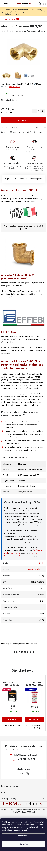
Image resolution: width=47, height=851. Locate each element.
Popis (7, 178)
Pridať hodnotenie (23, 652)
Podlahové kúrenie (39, 809)
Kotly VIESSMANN (29, 812)
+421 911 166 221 (25, 759)
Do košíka (23, 120)
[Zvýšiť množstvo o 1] (42, 111)
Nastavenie (23, 835)
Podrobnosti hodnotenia (36, 31)
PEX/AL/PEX (16, 812)
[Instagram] (27, 774)
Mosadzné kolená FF (36, 569)
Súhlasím (24, 844)
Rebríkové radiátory (23, 809)
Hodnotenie (19, 178)
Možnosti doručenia (12, 100)
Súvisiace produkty (37, 178)
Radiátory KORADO (7, 809)
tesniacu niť (15, 553)
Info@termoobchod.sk (25, 754)
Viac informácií (20, 830)
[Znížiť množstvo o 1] (34, 111)
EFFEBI (43, 127)
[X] (21, 774)
